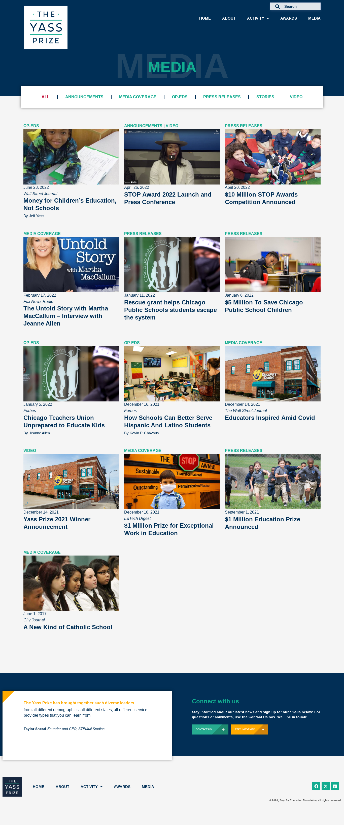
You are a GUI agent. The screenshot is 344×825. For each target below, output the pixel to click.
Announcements (84, 97)
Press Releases (222, 97)
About (229, 18)
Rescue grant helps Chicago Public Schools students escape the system (170, 310)
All (46, 97)
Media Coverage (137, 97)
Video (296, 97)
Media (314, 18)
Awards (288, 18)
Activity (255, 18)
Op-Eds (180, 97)
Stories (265, 97)
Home (205, 18)
